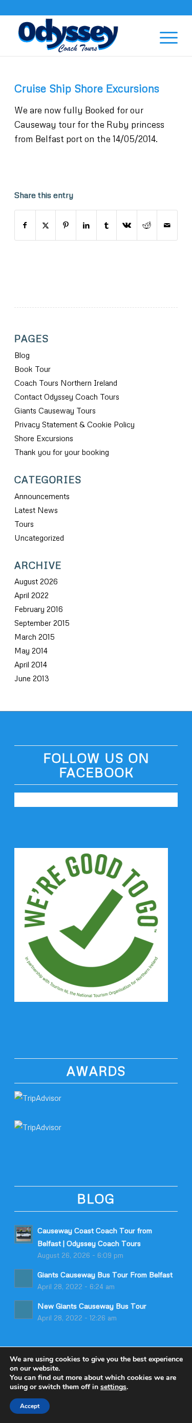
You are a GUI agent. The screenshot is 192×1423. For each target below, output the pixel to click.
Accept (29, 1406)
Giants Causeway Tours (55, 410)
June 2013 (31, 678)
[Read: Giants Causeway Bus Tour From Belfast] (23, 1278)
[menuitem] (140, 35)
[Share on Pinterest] (66, 225)
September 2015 (42, 622)
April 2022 (31, 595)
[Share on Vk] (127, 225)
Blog (22, 355)
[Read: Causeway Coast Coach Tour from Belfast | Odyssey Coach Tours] (23, 1234)
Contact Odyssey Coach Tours (66, 396)
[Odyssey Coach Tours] (79, 35)
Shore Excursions (43, 438)
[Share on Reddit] (147, 225)
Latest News (36, 510)
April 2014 (30, 664)
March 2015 (34, 636)
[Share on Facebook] (25, 225)
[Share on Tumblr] (107, 225)
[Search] (140, 35)
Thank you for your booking (61, 452)
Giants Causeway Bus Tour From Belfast (105, 1274)
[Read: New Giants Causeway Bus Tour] (23, 1309)
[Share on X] (46, 225)
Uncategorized (39, 537)
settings (113, 1387)
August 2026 (36, 581)
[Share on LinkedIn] (86, 225)
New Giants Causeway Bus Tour (91, 1305)
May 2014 (31, 650)
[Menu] (164, 35)
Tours (24, 523)
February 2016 (38, 609)
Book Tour (32, 368)
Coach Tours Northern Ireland (65, 382)
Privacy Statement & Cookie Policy (74, 424)
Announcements (42, 496)
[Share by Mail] (167, 225)
